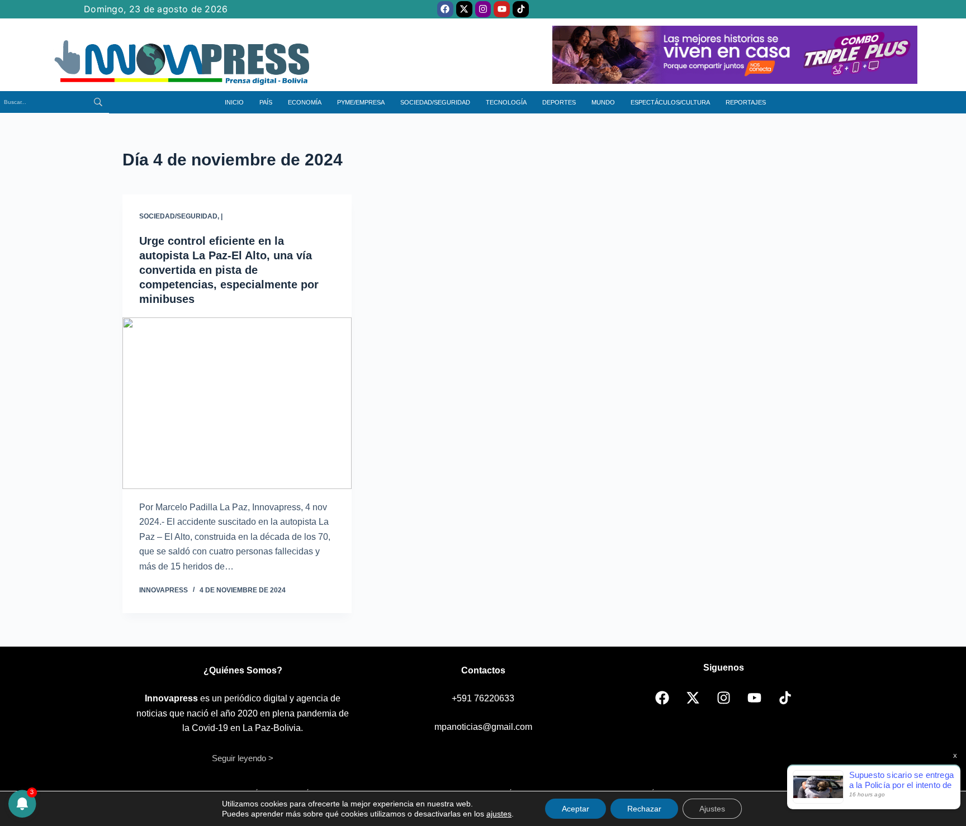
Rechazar (644, 808)
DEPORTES (559, 102)
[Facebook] (445, 9)
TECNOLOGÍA (506, 102)
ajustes (499, 813)
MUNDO (603, 102)
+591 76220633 (483, 698)
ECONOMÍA (304, 102)
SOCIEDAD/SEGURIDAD (435, 102)
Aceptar (575, 808)
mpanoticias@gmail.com (483, 727)
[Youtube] (502, 9)
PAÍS (265, 102)
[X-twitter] (464, 9)
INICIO (234, 102)
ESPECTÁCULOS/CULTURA (670, 102)
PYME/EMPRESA (361, 102)
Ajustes (712, 808)
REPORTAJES (746, 102)
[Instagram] (483, 9)
